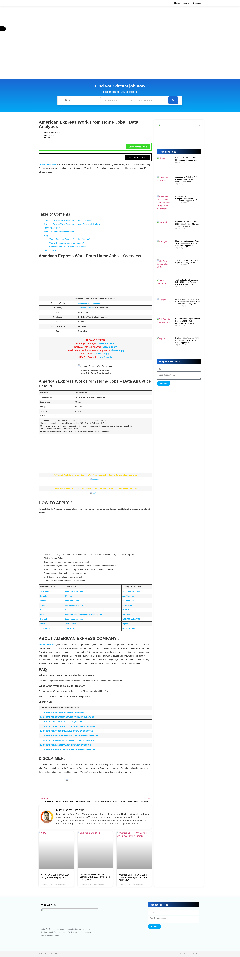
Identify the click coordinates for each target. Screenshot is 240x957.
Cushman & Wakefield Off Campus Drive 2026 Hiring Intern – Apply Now (95, 877)
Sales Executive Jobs (74, 591)
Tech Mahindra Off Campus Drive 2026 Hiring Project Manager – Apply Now (186, 282)
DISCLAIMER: (50, 250)
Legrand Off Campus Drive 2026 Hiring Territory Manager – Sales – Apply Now (187, 224)
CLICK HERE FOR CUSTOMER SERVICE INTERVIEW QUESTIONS (67, 717)
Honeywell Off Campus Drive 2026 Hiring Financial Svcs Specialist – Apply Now (187, 243)
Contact (197, 3)
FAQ (46, 235)
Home (177, 3)
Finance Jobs (70, 624)
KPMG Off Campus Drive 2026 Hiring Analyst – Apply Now (55, 876)
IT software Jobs (72, 610)
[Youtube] (49, 944)
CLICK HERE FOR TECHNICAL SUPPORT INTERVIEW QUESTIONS (67, 740)
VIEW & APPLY (106, 343)
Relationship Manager (74, 619)
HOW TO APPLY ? (52, 228)
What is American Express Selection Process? (69, 239)
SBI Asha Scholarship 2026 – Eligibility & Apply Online (187, 261)
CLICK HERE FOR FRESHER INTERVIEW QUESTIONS (62, 712)
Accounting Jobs (72, 601)
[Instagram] (64, 944)
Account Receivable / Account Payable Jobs (83, 614)
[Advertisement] (75, 24)
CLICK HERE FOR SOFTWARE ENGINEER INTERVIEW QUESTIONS (67, 750)
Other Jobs (69, 628)
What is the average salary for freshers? (66, 243)
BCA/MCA (126, 610)
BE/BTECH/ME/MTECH (131, 619)
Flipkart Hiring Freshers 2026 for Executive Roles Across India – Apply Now (187, 340)
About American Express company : (59, 232)
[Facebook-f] (42, 944)
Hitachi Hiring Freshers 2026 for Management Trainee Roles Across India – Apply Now (187, 301)
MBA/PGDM (127, 605)
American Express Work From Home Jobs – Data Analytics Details (73, 224)
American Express (47, 164)
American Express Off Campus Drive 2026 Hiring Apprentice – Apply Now (133, 877)
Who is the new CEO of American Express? (68, 247)
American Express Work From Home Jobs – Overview (67, 220)
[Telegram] (179, 141)
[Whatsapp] (195, 141)
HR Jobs (68, 596)
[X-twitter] (79, 944)
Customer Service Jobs (74, 605)
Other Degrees (128, 628)
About (187, 3)
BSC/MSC (126, 614)
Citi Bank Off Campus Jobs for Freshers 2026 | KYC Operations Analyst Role (187, 321)
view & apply (110, 347)
